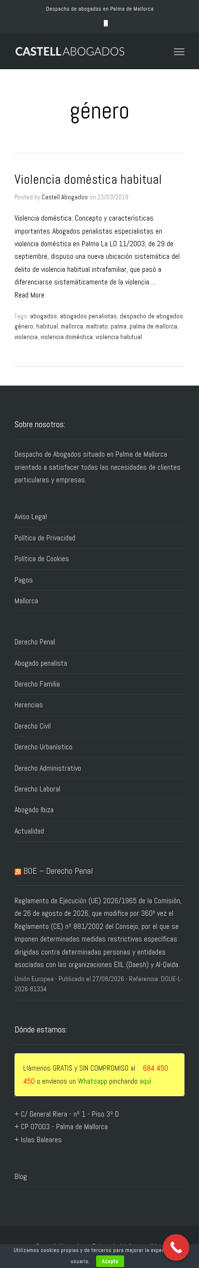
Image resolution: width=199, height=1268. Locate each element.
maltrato (97, 326)
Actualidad (29, 831)
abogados (43, 316)
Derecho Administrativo (47, 768)
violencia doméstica (67, 337)
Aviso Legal (30, 516)
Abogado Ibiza (34, 810)
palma (119, 326)
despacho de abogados (151, 316)
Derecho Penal (34, 642)
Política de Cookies (41, 558)
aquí (145, 1081)
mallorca (72, 326)
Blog (20, 1176)
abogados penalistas (88, 316)
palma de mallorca (153, 326)
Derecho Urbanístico (43, 747)
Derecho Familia (37, 684)
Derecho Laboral (37, 789)
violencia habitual (119, 337)
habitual (47, 326)
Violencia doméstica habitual (88, 179)
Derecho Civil (32, 726)
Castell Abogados (65, 197)
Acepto (110, 1261)
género (23, 326)
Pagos (23, 580)
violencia (26, 337)
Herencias (28, 705)
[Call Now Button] (176, 1247)
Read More (29, 295)
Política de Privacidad (44, 538)
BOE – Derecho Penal (58, 870)
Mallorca (26, 601)
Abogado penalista (40, 663)
